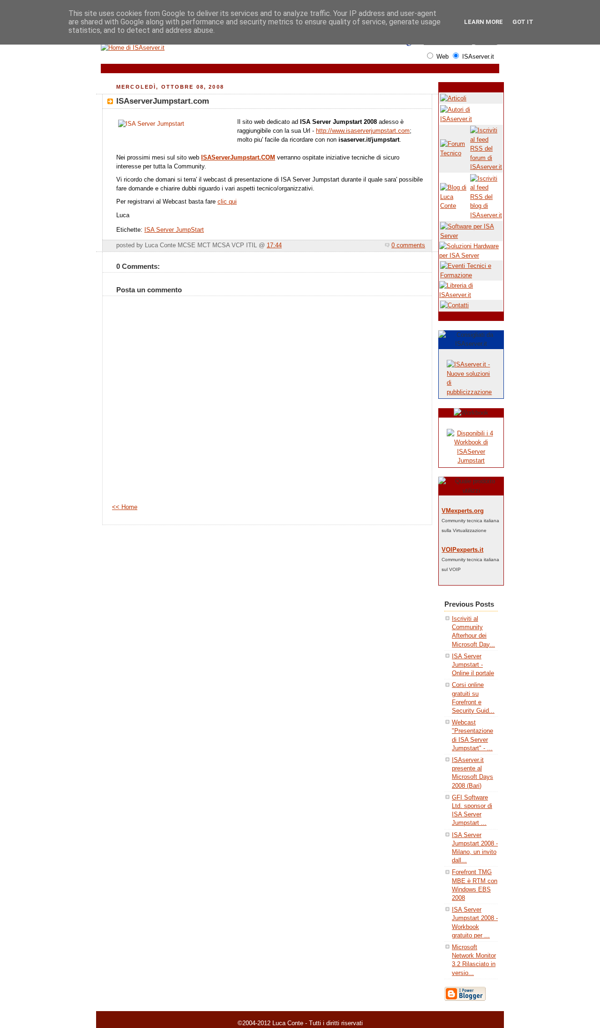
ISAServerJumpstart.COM (238, 157)
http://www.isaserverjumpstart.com (363, 131)
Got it (522, 21)
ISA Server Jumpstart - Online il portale (473, 665)
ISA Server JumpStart (174, 230)
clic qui (227, 201)
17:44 (274, 245)
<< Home (124, 507)
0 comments (408, 245)
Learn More (483, 21)
